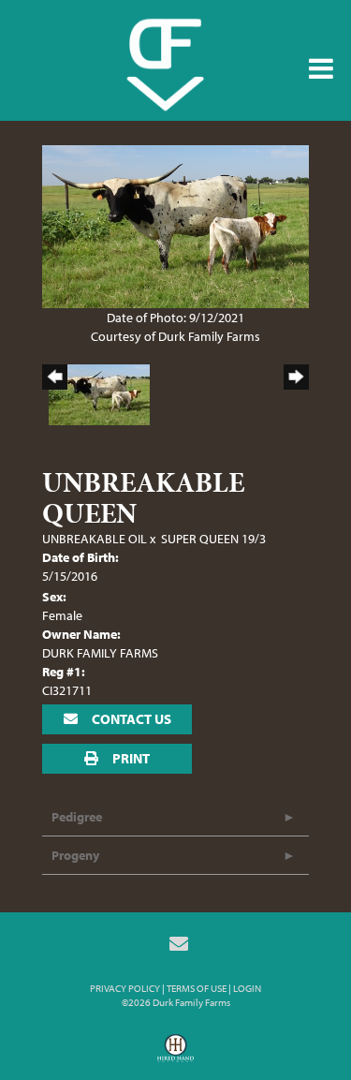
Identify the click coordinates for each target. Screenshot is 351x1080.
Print (130, 758)
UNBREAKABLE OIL (94, 538)
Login (247, 988)
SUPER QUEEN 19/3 (213, 538)
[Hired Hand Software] (175, 1054)
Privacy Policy (125, 988)
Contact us (130, 719)
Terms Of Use (197, 988)
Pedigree (76, 816)
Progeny (75, 855)
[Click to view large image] (175, 224)
